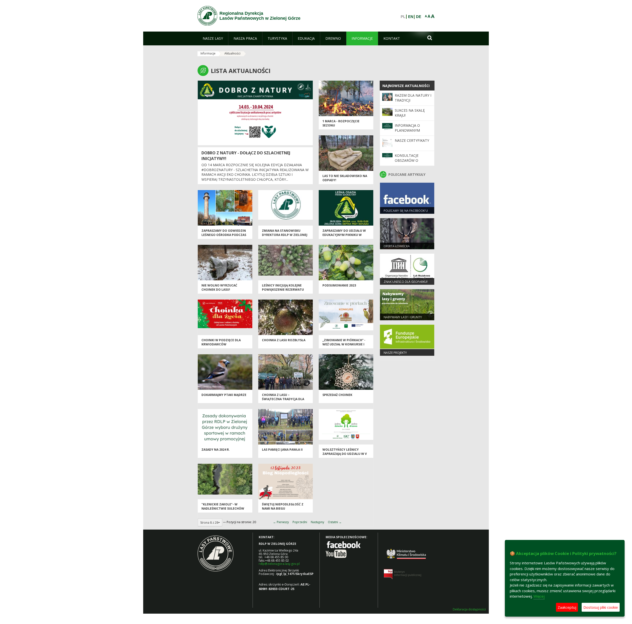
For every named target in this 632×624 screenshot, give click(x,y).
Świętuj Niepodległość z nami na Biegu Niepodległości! (282, 508)
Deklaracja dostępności (469, 609)
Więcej (539, 596)
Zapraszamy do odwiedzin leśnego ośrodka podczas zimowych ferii (223, 235)
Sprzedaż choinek (337, 395)
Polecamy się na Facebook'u (406, 211)
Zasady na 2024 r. (215, 449)
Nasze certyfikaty (412, 140)
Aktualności (232, 53)
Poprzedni (300, 522)
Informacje (208, 53)
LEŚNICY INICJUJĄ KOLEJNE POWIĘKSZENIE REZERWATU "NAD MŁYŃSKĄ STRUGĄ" (283, 289)
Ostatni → (335, 522)
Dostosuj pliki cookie (600, 607)
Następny (317, 522)
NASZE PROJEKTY (395, 353)
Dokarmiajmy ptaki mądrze (223, 395)
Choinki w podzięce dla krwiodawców (221, 342)
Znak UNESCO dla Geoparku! (406, 282)
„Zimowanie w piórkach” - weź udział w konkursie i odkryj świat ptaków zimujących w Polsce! (343, 346)
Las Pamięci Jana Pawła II (282, 449)
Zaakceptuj (567, 607)
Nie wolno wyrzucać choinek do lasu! (219, 287)
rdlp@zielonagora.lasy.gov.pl (279, 564)
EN (410, 17)
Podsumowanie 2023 (339, 285)
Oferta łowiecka (397, 246)
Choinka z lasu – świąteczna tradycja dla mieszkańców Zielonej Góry (285, 399)
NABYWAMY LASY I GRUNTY (403, 317)
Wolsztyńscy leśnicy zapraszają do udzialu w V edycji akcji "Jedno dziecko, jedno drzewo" (345, 455)
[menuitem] (213, 38)
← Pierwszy (281, 522)
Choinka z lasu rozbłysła (283, 340)
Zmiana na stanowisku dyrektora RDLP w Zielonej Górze (284, 235)
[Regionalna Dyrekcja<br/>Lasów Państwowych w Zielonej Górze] (207, 16)
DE (418, 17)
